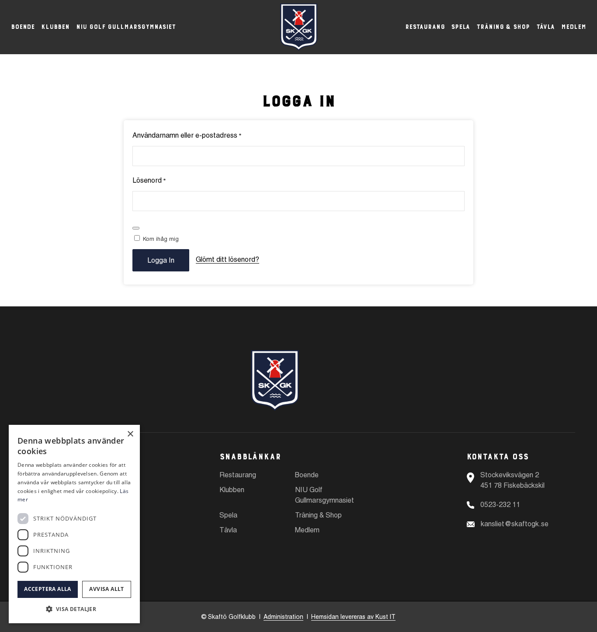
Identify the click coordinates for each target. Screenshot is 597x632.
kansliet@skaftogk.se (514, 524)
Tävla (228, 530)
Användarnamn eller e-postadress (186, 135)
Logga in (160, 260)
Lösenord (149, 180)
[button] (74, 609)
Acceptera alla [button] (47, 589)
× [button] (130, 434)
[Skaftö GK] (298, 27)
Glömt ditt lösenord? (227, 259)
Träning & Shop (318, 515)
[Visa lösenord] (135, 228)
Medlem (307, 530)
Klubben (55, 25)
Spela (228, 515)
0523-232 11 (500, 504)
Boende (23, 25)
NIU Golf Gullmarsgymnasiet (126, 25)
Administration (283, 616)
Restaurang (237, 475)
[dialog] (74, 524)
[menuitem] (424, 25)
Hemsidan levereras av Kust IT (353, 616)
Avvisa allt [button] (106, 589)
